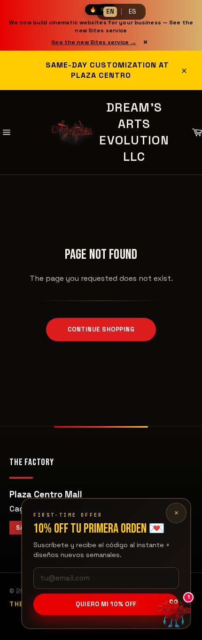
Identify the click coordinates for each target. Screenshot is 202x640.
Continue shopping (101, 329)
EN (110, 11)
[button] (174, 612)
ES (132, 11)
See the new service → (93, 42)
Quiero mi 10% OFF (106, 604)
